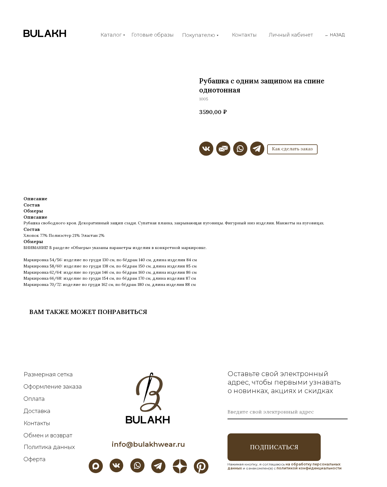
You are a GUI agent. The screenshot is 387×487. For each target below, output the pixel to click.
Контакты (244, 35)
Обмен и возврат (48, 435)
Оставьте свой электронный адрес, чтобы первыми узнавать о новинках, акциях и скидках (284, 382)
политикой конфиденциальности (309, 468)
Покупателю (198, 35)
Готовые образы (152, 35)
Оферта (35, 459)
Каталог (111, 35)
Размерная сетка (48, 374)
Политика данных (49, 447)
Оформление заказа (53, 386)
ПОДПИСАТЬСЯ (274, 447)
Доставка (37, 411)
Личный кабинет (291, 35)
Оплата (34, 398)
